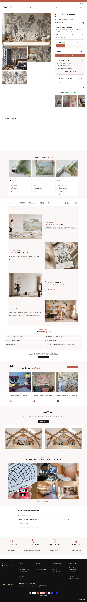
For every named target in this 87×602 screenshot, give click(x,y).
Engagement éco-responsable (24, 569)
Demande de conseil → (43, 357)
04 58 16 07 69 (6, 566)
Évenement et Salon (72, 573)
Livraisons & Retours (55, 573)
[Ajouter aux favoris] (50, 14)
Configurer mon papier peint (70, 55)
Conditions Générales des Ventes (24, 571)
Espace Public (71, 576)
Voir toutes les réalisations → (43, 501)
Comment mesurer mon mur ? (62, 37)
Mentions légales (22, 574)
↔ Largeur (58, 31)
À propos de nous (22, 567)
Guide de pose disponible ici (50, 289)
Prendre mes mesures (56, 571)
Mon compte (54, 565)
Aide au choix (80, 42)
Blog (20, 578)
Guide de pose (59, 84)
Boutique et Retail (72, 567)
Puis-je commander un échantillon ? (24, 348)
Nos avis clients (21, 576)
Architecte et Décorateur (73, 574)
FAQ (3, 3)
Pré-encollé (70, 46)
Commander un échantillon (70, 71)
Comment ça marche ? (61, 82)
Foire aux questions (55, 567)
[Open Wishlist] (80, 7)
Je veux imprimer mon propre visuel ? (63, 348)
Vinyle (79, 46)
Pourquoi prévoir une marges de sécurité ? (24, 336)
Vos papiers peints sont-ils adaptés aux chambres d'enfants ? (63, 336)
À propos (16, 3)
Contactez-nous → (43, 421)
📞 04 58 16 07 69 (22, 3)
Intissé (61, 46)
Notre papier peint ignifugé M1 (74, 578)
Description (59, 87)
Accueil (24, 7)
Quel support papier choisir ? (57, 574)
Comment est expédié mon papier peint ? (24, 340)
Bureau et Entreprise (72, 565)
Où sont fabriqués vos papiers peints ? (63, 340)
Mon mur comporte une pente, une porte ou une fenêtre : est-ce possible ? (63, 344)
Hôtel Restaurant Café (72, 569)
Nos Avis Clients (7, 3)
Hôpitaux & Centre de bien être (74, 571)
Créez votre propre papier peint (58, 7)
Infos (48, 7)
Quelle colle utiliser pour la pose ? (24, 344)
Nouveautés (43, 7)
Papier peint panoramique (33, 7)
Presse (20, 580)
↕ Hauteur (72, 31)
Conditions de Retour (22, 573)
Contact (12, 3)
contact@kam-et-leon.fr (7, 565)
